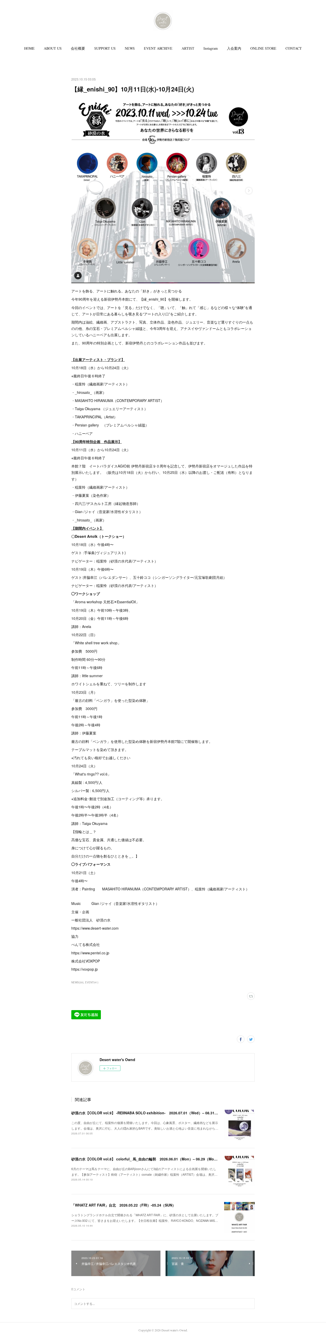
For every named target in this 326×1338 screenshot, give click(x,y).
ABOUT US (53, 48)
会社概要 (78, 48)
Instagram (210, 48)
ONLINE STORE (263, 48)
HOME (29, 48)
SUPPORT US (105, 48)
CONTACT (294, 48)
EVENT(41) (91, 982)
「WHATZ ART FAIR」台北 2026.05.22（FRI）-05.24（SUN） (123, 1205)
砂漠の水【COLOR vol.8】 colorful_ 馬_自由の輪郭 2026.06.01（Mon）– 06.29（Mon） (145, 1158)
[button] (29, 48)
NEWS (130, 48)
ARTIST (188, 48)
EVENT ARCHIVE (158, 48)
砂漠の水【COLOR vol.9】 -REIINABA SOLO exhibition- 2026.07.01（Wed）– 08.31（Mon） (150, 1112)
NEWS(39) (77, 982)
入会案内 (234, 48)
